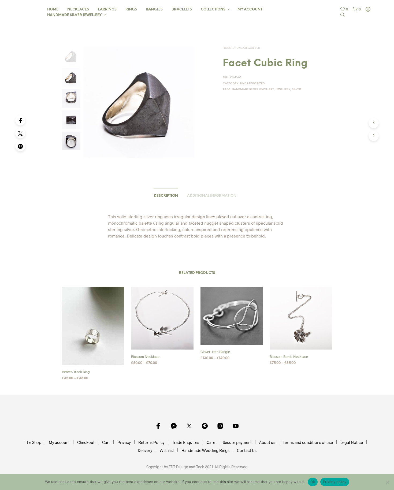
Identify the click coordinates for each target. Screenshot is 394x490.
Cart (106, 442)
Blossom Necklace (145, 357)
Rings (131, 9)
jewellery (283, 89)
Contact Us (247, 450)
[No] (387, 482)
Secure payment (237, 442)
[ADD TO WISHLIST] (93, 360)
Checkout (86, 442)
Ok (312, 482)
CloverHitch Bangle (215, 352)
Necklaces (78, 9)
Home (52, 9)
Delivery (145, 450)
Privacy (124, 442)
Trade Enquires (185, 442)
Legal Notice (351, 442)
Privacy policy (335, 482)
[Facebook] (20, 120)
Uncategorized (248, 48)
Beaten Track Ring (76, 372)
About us (267, 442)
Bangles (154, 9)
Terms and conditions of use (308, 442)
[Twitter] (20, 133)
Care (211, 442)
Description (166, 196)
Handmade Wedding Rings (205, 450)
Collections (213, 9)
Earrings (107, 9)
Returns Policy (151, 442)
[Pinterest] (20, 146)
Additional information (211, 196)
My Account (249, 9)
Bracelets (182, 9)
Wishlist (167, 450)
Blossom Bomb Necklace (289, 357)
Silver (296, 89)
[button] (344, 9)
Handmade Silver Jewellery (74, 15)
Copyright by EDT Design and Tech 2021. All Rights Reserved (197, 467)
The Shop (33, 442)
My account (59, 442)
